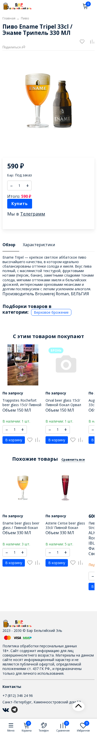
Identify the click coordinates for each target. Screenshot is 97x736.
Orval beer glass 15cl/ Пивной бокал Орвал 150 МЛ (63, 405)
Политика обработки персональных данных (39, 646)
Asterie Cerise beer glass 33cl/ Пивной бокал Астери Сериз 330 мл (65, 527)
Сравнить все (73, 459)
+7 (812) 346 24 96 (17, 695)
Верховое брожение (51, 312)
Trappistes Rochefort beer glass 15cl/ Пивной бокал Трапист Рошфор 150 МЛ (22, 407)
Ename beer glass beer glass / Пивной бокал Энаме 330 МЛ (20, 527)
